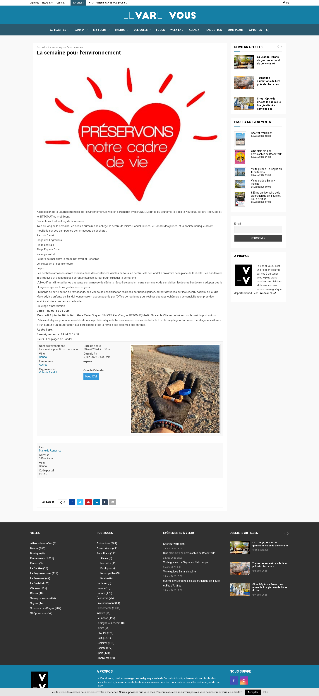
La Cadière (39, 568)
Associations (108, 548)
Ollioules (141, 29)
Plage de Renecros (50, 450)
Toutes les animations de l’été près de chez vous (268, 81)
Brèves (103, 588)
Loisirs (103, 628)
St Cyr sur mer (41, 613)
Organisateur (47, 369)
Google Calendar (93, 370)
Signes (37, 603)
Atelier (106, 558)
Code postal (46, 470)
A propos (34, 2)
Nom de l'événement (52, 345)
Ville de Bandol (48, 372)
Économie (105, 598)
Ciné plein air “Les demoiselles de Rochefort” (189, 553)
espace (87, 361)
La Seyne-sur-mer (44, 573)
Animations (107, 543)
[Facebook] (234, 680)
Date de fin (90, 353)
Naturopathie (110, 573)
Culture (104, 593)
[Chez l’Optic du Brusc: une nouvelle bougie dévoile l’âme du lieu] (244, 103)
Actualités (58, 29)
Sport (103, 652)
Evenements (37, 558)
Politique (104, 638)
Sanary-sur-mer (43, 598)
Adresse (44, 454)
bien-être (108, 563)
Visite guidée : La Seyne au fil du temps (185, 562)
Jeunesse (106, 618)
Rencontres (213, 29)
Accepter (253, 692)
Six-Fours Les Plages (45, 608)
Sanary (80, 29)
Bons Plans (235, 29)
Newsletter (47, 2)
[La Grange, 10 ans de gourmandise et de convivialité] (244, 62)
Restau (106, 578)
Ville (42, 353)
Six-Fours (100, 29)
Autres (43, 364)
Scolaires (105, 643)
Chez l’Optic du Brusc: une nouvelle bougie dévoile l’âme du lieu (269, 587)
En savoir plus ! (267, 293)
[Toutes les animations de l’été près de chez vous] (244, 82)
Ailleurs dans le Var (43, 543)
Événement (46, 361)
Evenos (36, 563)
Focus (160, 29)
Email (237, 223)
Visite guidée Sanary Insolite (179, 571)
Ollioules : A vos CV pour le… (111, 2)
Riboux (37, 593)
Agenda (194, 29)
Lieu (41, 447)
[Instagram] (244, 680)
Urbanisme (106, 657)
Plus (265, 692)
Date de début (92, 345)
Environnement (108, 603)
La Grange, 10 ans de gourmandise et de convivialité (268, 60)
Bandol (120, 29)
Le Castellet (39, 583)
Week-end (176, 29)
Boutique (37, 553)
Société (104, 648)
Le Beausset (40, 578)
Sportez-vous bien (174, 543)
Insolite (103, 613)
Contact (60, 2)
